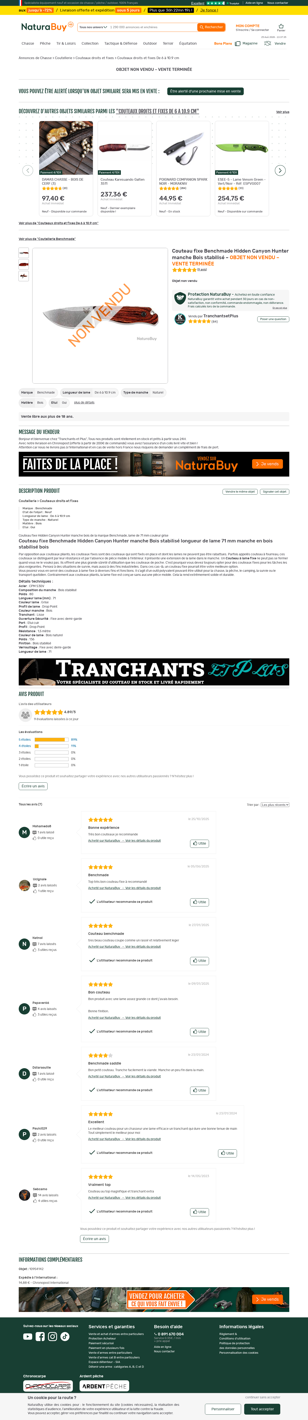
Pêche (45, 43)
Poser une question (273, 319)
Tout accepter (262, 1409)
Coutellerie (63, 58)
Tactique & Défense (120, 43)
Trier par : (253, 805)
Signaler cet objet (274, 491)
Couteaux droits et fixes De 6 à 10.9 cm (148, 58)
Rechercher (213, 27)
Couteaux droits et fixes (95, 58)
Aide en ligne (254, 3)
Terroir (168, 43)
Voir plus (282, 112)
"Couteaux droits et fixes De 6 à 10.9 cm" (157, 111)
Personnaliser (222, 1409)
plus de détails (84, 402)
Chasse (28, 43)
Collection (90, 43)
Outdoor (150, 43)
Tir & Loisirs (66, 43)
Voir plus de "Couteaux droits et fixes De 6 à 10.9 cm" (59, 223)
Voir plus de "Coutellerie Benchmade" (47, 239)
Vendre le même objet (240, 491)
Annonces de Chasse (35, 58)
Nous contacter (277, 3)
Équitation (188, 43)
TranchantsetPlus (213, 316)
